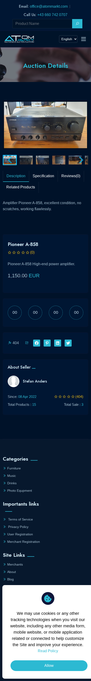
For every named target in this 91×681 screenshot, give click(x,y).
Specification (43, 176)
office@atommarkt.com (49, 6)
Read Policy (48, 651)
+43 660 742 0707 (52, 15)
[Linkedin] (57, 343)
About (11, 572)
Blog (10, 579)
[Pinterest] (47, 343)
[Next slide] (80, 160)
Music (11, 476)
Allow (49, 666)
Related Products (20, 187)
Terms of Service (20, 519)
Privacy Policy (17, 527)
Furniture (14, 468)
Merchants (15, 564)
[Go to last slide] (10, 160)
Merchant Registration (23, 541)
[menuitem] (26, 160)
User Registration (20, 534)
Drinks (12, 483)
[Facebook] (36, 343)
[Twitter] (68, 343)
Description (16, 176)
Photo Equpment (19, 490)
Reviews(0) (70, 176)
